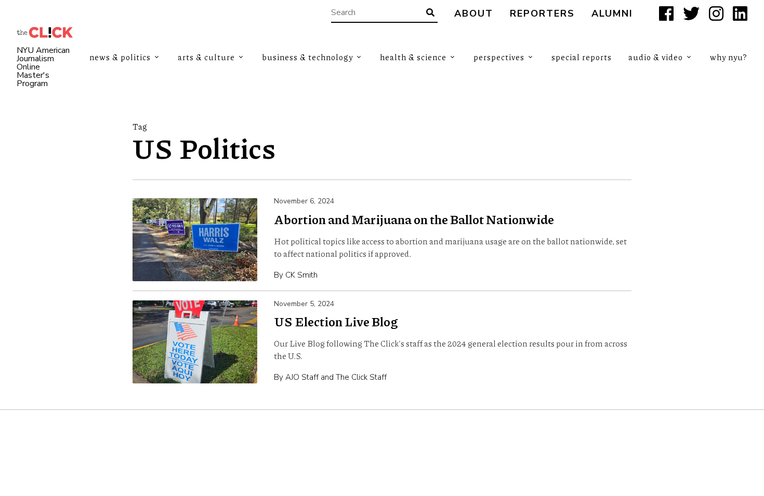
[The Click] (45, 32)
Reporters (542, 14)
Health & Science (413, 57)
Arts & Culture (206, 57)
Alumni (612, 14)
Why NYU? (728, 57)
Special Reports (581, 57)
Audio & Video (655, 57)
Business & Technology (307, 57)
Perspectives (498, 57)
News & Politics (120, 57)
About (473, 14)
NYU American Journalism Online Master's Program (43, 67)
